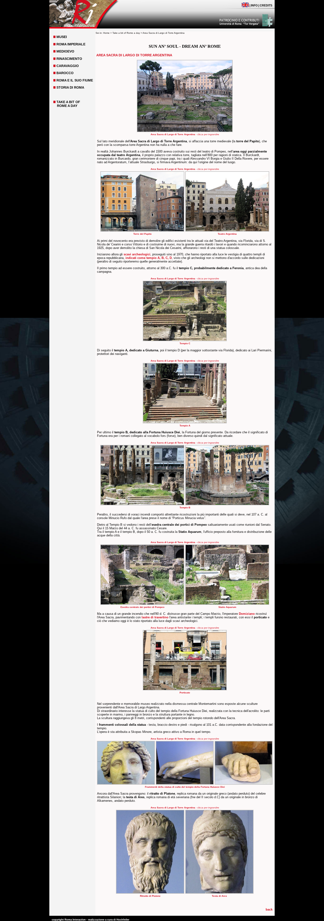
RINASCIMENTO (69, 59)
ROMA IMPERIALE (70, 44)
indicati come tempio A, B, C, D (148, 258)
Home (106, 33)
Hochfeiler (122, 919)
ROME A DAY (67, 106)
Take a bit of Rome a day (126, 33)
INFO (254, 5)
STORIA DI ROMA (70, 87)
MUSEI (61, 37)
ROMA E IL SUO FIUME (74, 80)
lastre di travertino (155, 617)
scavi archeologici (137, 254)
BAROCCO (65, 73)
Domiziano (247, 614)
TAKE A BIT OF (68, 102)
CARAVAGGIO (67, 66)
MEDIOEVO (65, 51)
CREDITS (266, 5)
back (269, 909)
